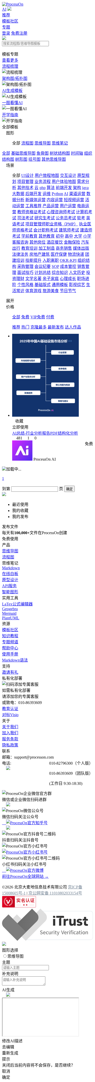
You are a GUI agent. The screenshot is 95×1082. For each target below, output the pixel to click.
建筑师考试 (69, 230)
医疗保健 (59, 254)
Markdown (11, 568)
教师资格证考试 (31, 212)
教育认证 (10, 709)
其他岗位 (37, 242)
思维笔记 (60, 143)
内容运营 (55, 200)
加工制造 (47, 248)
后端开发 (33, 194)
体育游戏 (33, 291)
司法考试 (25, 218)
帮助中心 (10, 648)
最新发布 (56, 327)
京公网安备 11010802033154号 (55, 893)
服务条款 (10, 739)
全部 (6, 153)
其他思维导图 (54, 159)
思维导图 (42, 143)
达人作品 (73, 327)
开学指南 (10, 115)
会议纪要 (42, 266)
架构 (77, 187)
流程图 (27, 143)
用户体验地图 (64, 181)
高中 (69, 236)
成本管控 (68, 266)
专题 (6, 27)
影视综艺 (77, 285)
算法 (51, 187)
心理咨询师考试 (61, 212)
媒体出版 (81, 248)
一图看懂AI (12, 103)
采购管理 (25, 266)
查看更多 (10, 60)
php (43, 187)
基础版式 (42, 285)
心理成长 (68, 278)
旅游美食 (51, 291)
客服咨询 (20, 242)
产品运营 (51, 206)
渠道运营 (77, 194)
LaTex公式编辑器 (17, 604)
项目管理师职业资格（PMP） (51, 224)
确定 (69, 489)
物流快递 (76, 254)
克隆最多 (38, 327)
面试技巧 (25, 272)
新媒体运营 (35, 200)
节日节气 (68, 291)
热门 (25, 327)
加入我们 (10, 733)
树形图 (21, 159)
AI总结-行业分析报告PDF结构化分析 (45, 433)
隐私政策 (10, 745)
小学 (87, 236)
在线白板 (10, 574)
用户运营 (68, 206)
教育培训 (29, 248)
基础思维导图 (23, 153)
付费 (50, 317)
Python (57, 194)
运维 (47, 194)
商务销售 (64, 248)
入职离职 (51, 260)
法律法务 (20, 254)
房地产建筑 (39, 254)
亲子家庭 (51, 278)
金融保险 (72, 242)
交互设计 (68, 175)
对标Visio (10, 715)
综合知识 (60, 272)
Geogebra (10, 609)
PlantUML (10, 618)
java (85, 187)
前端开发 (64, 187)
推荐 (6, 15)
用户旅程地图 (47, 175)
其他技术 (25, 187)
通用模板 (60, 285)
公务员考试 (66, 218)
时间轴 (77, 153)
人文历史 (77, 272)
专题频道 (10, 642)
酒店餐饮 (55, 242)
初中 (60, 236)
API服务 (9, 586)
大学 (78, 236)
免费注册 (19, 33)
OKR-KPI (68, 260)
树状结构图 (60, 153)
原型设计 (10, 580)
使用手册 (10, 654)
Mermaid (9, 613)
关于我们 (10, 727)
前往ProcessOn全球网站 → (25, 876)
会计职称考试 (45, 230)
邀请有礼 (10, 672)
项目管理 (25, 181)
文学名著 (33, 278)
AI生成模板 (12, 90)
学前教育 (29, 236)
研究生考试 (44, 218)
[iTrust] (47, 939)
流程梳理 (10, 66)
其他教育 (47, 236)
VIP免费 (37, 317)
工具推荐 (33, 206)
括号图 (34, 159)
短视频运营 (74, 200)
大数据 (18, 194)
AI (4, 9)
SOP (55, 266)
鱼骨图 (42, 153)
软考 (81, 218)
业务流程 (42, 181)
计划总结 (42, 272)
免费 (25, 317)
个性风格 (25, 285)
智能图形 (10, 592)
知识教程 (10, 636)
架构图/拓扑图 (14, 78)
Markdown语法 (15, 660)
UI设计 (27, 175)
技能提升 (33, 260)
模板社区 (10, 21)
